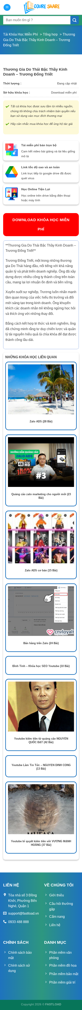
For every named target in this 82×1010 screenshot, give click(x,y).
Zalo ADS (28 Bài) (41, 421)
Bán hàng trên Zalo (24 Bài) (41, 643)
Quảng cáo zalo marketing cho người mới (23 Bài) (41, 496)
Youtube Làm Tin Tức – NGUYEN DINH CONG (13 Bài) (41, 766)
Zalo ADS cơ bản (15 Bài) (41, 570)
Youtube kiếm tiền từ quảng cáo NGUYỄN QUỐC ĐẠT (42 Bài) (41, 740)
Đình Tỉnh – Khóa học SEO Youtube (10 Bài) (41, 666)
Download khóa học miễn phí (41, 224)
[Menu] (7, 7)
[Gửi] (74, 20)
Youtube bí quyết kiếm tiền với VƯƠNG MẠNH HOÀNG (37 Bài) (41, 843)
